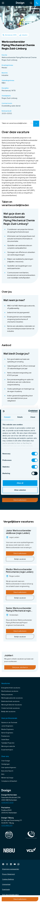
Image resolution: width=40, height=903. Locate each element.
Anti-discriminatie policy (10, 894)
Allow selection (20, 490)
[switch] (34, 460)
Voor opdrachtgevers (8, 767)
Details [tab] (20, 417)
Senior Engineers (7, 733)
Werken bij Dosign (7, 778)
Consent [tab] (7, 417)
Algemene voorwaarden (10, 869)
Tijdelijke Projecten (7, 743)
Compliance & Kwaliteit (9, 781)
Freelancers (5, 736)
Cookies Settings (8, 879)
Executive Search (7, 771)
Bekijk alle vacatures (8, 711)
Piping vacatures (7, 694)
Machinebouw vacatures (9, 691)
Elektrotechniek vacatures (10, 701)
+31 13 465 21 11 (6, 825)
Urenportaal (6, 884)
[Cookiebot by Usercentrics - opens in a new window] (28, 411)
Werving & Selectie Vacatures (11, 705)
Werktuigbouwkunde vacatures (12, 698)
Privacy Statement (8, 874)
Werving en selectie (8, 746)
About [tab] (32, 417)
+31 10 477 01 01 (7, 802)
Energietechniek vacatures (10, 688)
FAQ (2, 774)
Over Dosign (5, 761)
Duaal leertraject (7, 750)
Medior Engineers (7, 729)
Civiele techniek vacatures (10, 708)
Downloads (6, 889)
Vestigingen (5, 764)
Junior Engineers (7, 726)
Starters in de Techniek (9, 722)
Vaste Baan (5, 739)
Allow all (20, 483)
